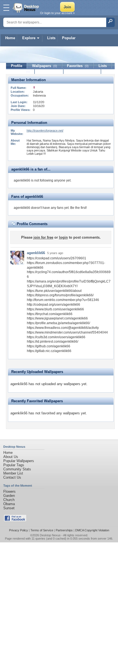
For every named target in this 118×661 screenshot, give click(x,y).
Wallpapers (44, 66)
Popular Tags (13, 465)
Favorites (78, 66)
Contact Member (82, 71)
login (63, 237)
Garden (9, 496)
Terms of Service (41, 530)
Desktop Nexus (50, 535)
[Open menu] (6, 7)
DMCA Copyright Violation (92, 530)
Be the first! (78, 208)
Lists (51, 38)
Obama (9, 504)
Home (10, 38)
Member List (13, 473)
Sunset (9, 508)
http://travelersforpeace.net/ (45, 130)
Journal (20, 71)
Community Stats (17, 469)
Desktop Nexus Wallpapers (26, 7)
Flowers (9, 491)
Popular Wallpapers (18, 461)
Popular (68, 38)
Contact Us (12, 477)
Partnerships (64, 530)
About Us (10, 457)
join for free (43, 237)
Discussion (49, 71)
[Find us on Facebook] (15, 520)
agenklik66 (36, 253)
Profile (16, 66)
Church (9, 500)
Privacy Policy (18, 530)
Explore (28, 38)
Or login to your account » (57, 13)
